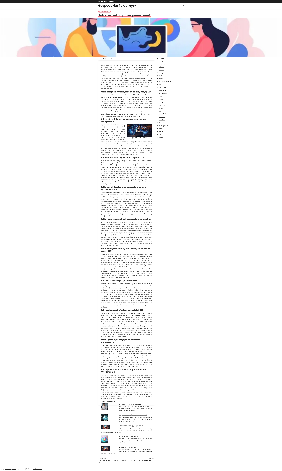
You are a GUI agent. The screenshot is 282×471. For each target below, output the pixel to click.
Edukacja (161, 70)
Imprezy (161, 79)
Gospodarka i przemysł (117, 5)
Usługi (161, 131)
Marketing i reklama (104, 11)
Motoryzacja (162, 87)
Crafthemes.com (37, 469)
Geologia (161, 73)
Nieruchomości (163, 90)
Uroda (161, 129)
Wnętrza (161, 134)
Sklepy (161, 108)
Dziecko (161, 67)
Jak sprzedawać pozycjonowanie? (129, 436)
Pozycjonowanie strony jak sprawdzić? (131, 426)
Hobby (161, 76)
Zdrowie (161, 137)
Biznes (161, 61)
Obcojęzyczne (163, 93)
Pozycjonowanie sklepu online (142, 460)
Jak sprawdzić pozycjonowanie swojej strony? (133, 415)
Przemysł (161, 102)
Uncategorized (163, 126)
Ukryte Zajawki (163, 123)
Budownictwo (163, 64)
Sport (160, 111)
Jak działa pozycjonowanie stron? (129, 447)
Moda (160, 84)
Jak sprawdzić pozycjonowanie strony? (131, 404)
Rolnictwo (162, 105)
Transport (162, 117)
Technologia (162, 114)
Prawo (161, 99)
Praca (160, 96)
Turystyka (162, 120)
